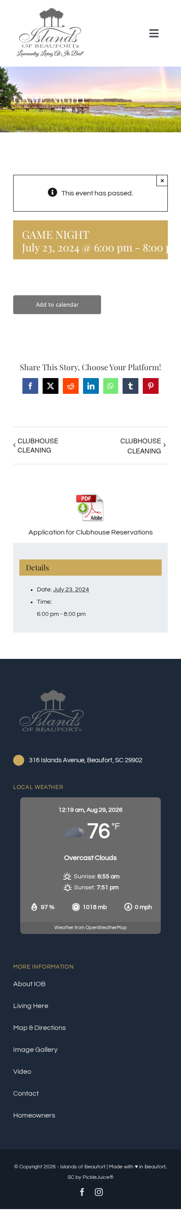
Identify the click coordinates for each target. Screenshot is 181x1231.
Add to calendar (57, 304)
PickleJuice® (98, 1177)
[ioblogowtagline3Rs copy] (50, 10)
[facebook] (82, 1192)
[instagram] (99, 1192)
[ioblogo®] (51, 688)
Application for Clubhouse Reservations (91, 532)
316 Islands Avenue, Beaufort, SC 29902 (85, 760)
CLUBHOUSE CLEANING (38, 445)
